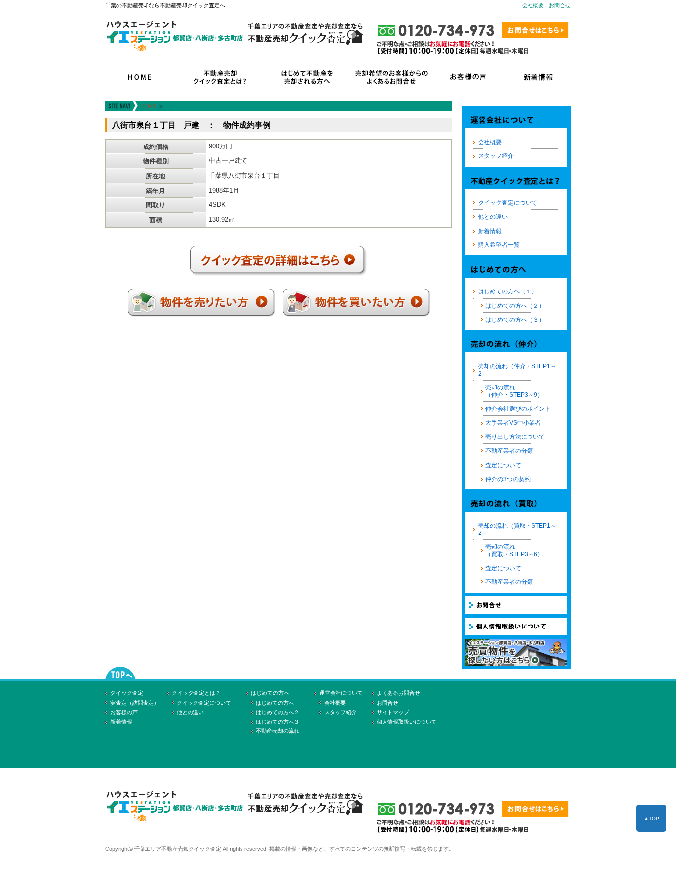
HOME (149, 106)
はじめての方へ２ (277, 712)
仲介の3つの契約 (508, 479)
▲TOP (651, 818)
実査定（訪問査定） (134, 703)
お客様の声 (124, 712)
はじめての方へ (270, 693)
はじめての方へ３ (277, 721)
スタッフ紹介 (496, 155)
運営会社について (341, 693)
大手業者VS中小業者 (513, 422)
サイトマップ (393, 712)
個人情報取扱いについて (406, 721)
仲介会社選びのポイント (518, 408)
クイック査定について (507, 202)
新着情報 (490, 231)
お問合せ (560, 5)
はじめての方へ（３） (515, 319)
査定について (503, 465)
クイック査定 (126, 693)
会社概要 (533, 5)
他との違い (493, 216)
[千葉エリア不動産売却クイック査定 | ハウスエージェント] (239, 824)
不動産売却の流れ (277, 731)
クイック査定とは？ (196, 693)
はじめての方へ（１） (507, 291)
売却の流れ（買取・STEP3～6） (514, 550)
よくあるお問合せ (398, 693)
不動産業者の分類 (509, 450)
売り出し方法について (515, 437)
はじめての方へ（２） (515, 305)
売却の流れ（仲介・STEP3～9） (514, 391)
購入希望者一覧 (499, 244)
